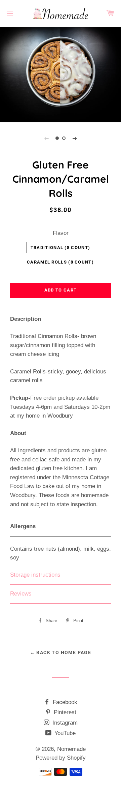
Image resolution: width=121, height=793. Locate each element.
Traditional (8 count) (60, 247)
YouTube (64, 733)
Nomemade (71, 749)
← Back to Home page (60, 652)
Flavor (61, 233)
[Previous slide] (46, 138)
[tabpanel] (60, 73)
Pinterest (64, 712)
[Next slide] (74, 138)
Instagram (64, 723)
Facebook (64, 702)
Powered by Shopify (61, 758)
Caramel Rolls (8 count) (60, 262)
